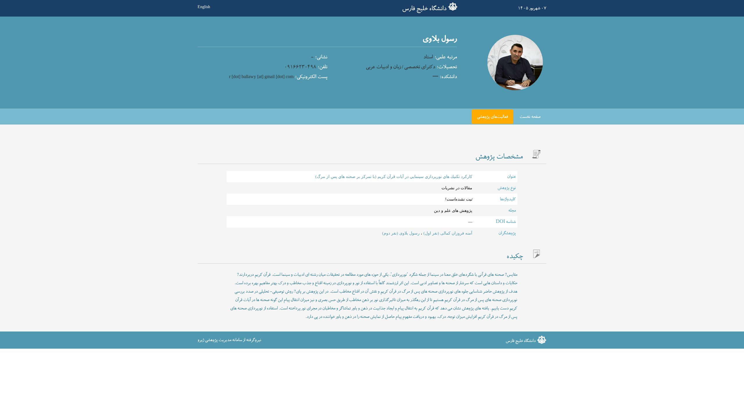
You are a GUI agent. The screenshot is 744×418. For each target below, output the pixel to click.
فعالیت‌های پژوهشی (492, 117)
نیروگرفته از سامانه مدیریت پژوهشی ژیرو (229, 340)
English (204, 6)
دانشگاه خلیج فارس (424, 9)
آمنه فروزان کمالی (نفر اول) (447, 233)
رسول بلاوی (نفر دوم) (401, 233)
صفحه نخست (530, 117)
